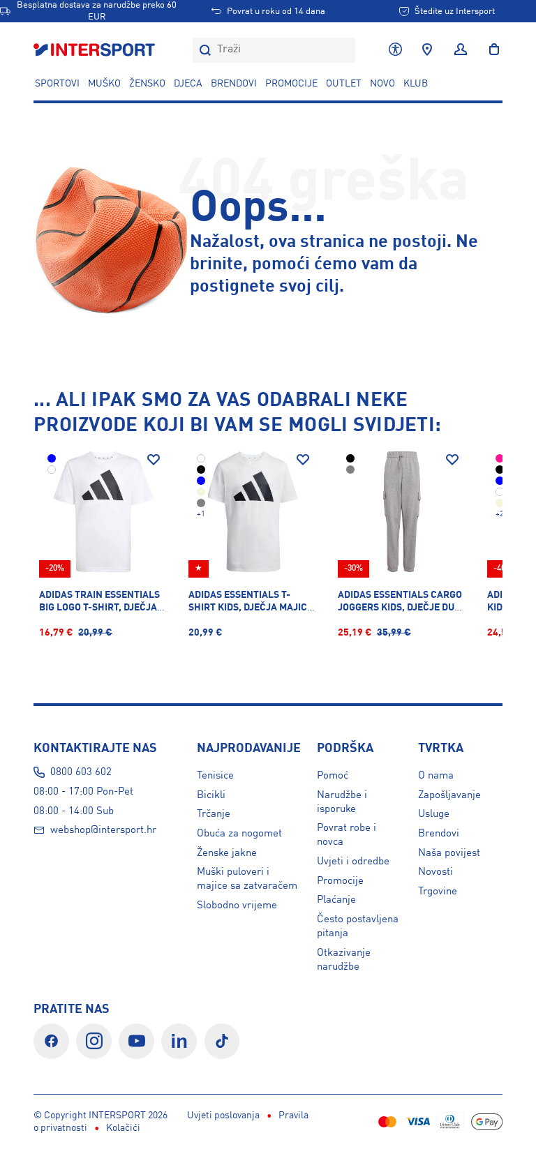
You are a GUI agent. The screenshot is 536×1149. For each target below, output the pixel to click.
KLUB (415, 84)
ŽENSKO (147, 84)
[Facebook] (51, 1041)
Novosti (435, 872)
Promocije (340, 881)
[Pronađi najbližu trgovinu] (427, 50)
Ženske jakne (227, 853)
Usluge (433, 814)
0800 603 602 (81, 772)
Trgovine (437, 891)
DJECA (188, 84)
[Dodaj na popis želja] (153, 459)
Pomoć (332, 775)
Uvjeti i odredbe (353, 861)
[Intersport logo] (96, 50)
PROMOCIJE (291, 84)
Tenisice (215, 775)
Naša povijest (449, 853)
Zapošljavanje (449, 795)
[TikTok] (222, 1041)
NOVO (382, 84)
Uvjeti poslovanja (223, 1115)
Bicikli (211, 795)
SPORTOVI (57, 84)
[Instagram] (94, 1041)
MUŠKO (104, 84)
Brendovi (234, 84)
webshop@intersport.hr (103, 830)
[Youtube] (136, 1041)
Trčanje (213, 814)
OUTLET (344, 84)
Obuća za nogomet (239, 833)
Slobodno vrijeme (237, 905)
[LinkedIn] (179, 1041)
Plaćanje (336, 900)
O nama (436, 775)
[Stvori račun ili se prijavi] (460, 50)
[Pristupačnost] (395, 50)
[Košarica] (489, 50)
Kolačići (123, 1128)
